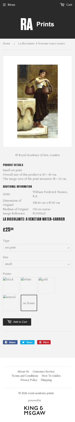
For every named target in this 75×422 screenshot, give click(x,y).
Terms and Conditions (25, 375)
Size (5, 257)
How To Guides (51, 375)
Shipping (46, 379)
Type (6, 241)
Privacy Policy (29, 379)
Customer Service (44, 371)
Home (6, 43)
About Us (23, 371)
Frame (7, 273)
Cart (69, 5)
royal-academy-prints (41, 393)
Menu (11, 5)
